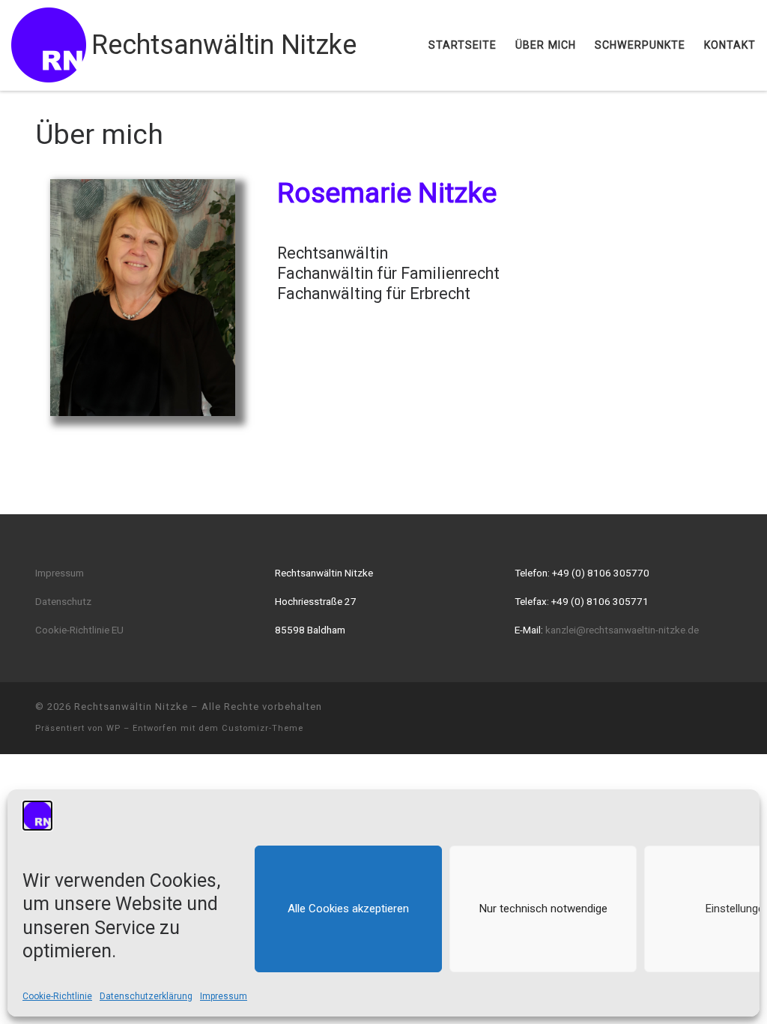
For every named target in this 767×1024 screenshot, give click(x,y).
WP (113, 728)
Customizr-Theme (262, 728)
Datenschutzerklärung (146, 996)
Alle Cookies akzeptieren (348, 908)
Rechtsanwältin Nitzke (131, 706)
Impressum (223, 996)
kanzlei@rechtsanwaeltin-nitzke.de (622, 630)
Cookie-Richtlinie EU (79, 630)
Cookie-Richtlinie (57, 996)
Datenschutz (63, 601)
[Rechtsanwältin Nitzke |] (48, 43)
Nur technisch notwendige (543, 908)
